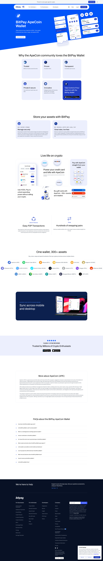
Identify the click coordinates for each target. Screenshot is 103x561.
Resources (18, 532)
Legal (56, 518)
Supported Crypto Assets (60, 537)
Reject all (82, 557)
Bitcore (43, 508)
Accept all (97, 557)
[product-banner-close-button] (97, 1)
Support (30, 523)
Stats (56, 516)
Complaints (57, 526)
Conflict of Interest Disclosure (61, 540)
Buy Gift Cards (32, 516)
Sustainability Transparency (61, 535)
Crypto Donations (19, 519)
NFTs (17, 522)
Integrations (44, 505)
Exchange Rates (19, 525)
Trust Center (57, 521)
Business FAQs (19, 527)
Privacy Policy (76, 513)
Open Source (45, 513)
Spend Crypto (32, 511)
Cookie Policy (96, 554)
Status (43, 518)
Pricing (17, 530)
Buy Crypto (31, 518)
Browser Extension (33, 508)
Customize (90, 557)
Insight (43, 511)
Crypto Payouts (19, 514)
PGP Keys (44, 516)
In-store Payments (19, 517)
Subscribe (84, 502)
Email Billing (18, 512)
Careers (56, 508)
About (56, 505)
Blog (30, 521)
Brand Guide (57, 513)
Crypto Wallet (32, 505)
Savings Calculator (20, 535)
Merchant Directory (33, 513)
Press (56, 511)
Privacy (56, 523)
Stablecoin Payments (20, 509)
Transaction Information (60, 543)
